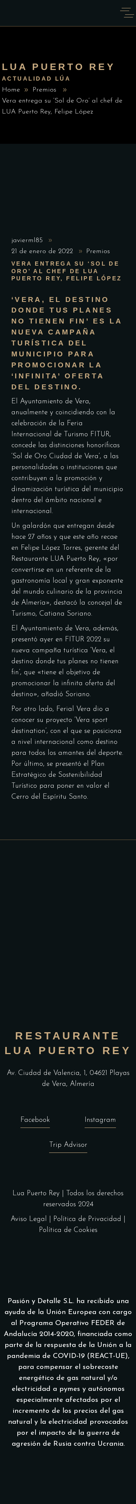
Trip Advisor (68, 1145)
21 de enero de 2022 (43, 251)
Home (11, 90)
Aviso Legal (29, 1219)
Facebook (35, 1120)
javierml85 (28, 240)
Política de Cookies (68, 1230)
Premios (44, 90)
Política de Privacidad (87, 1219)
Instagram (100, 1120)
